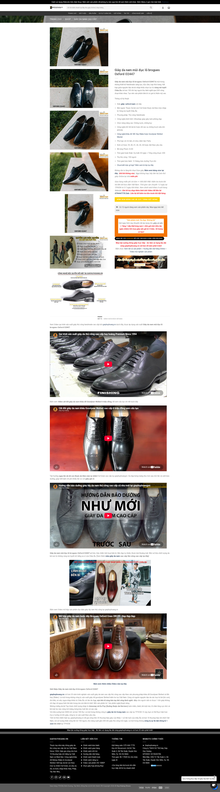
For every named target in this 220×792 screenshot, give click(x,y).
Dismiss (165, 2)
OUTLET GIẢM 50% (105, 13)
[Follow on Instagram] (56, 777)
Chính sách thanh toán (91, 757)
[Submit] (151, 8)
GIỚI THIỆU (82, 13)
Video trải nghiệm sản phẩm (141, 252)
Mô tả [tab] (100, 319)
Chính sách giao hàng (91, 748)
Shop (68, 19)
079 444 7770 (129, 745)
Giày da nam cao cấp (85, 19)
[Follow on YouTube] (68, 777)
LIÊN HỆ (149, 13)
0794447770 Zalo (122, 193)
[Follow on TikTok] (60, 777)
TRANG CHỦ (72, 13)
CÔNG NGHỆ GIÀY (138, 13)
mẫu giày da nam (113, 556)
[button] (213, 785)
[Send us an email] (64, 777)
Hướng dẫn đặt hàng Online (154, 249)
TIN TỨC (126, 13)
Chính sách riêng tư (90, 760)
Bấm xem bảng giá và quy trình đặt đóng (137, 199)
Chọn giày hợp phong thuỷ (93, 766)
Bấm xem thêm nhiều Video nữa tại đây (110, 684)
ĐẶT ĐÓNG (117, 13)
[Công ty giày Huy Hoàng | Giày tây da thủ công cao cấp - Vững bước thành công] (56, 7)
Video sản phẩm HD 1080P (94, 763)
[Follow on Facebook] (52, 777)
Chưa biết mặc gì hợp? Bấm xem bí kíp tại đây (135, 165)
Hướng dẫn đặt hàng (91, 754)
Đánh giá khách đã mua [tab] (113, 319)
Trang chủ (56, 19)
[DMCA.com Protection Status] (156, 765)
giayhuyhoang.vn (109, 324)
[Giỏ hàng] (169, 7)
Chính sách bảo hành (91, 745)
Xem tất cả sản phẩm (132, 249)
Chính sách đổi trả (90, 751)
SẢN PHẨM (92, 13)
